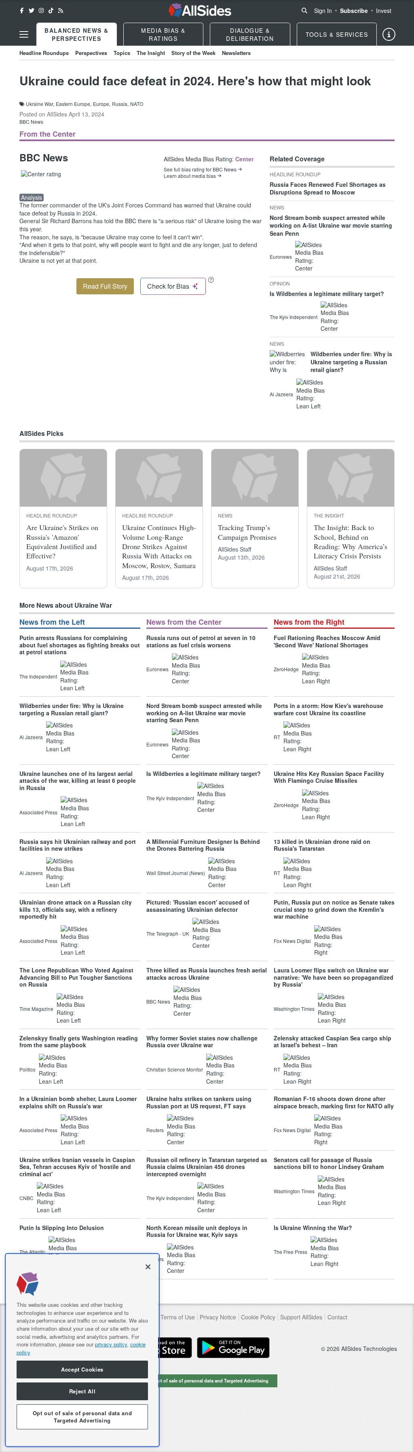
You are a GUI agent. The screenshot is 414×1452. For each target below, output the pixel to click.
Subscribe (354, 10)
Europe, (101, 104)
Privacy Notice (218, 1317)
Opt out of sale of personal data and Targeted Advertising (207, 1380)
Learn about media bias (190, 176)
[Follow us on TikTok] (51, 10)
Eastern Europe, (73, 104)
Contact (337, 1317)
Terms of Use (178, 1317)
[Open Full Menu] (24, 34)
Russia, (120, 104)
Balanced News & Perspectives (76, 34)
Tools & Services (337, 34)
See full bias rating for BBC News (200, 169)
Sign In (323, 10)
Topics (122, 53)
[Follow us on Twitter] (31, 10)
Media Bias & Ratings (163, 34)
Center (244, 159)
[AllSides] (199, 10)
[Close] (148, 1267)
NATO (136, 104)
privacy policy (111, 1344)
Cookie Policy (258, 1317)
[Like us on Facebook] (22, 10)
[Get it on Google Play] (233, 1347)
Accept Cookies (82, 1369)
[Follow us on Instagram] (41, 10)
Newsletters (236, 53)
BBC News (31, 121)
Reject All (82, 1391)
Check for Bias (168, 286)
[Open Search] (304, 10)
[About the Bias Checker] (211, 280)
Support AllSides (301, 1317)
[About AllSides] (389, 34)
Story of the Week (193, 53)
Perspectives (91, 53)
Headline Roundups (44, 53)
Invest (383, 10)
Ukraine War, (40, 104)
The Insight (151, 53)
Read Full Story (105, 286)
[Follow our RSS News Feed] (60, 10)
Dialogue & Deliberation (250, 34)
